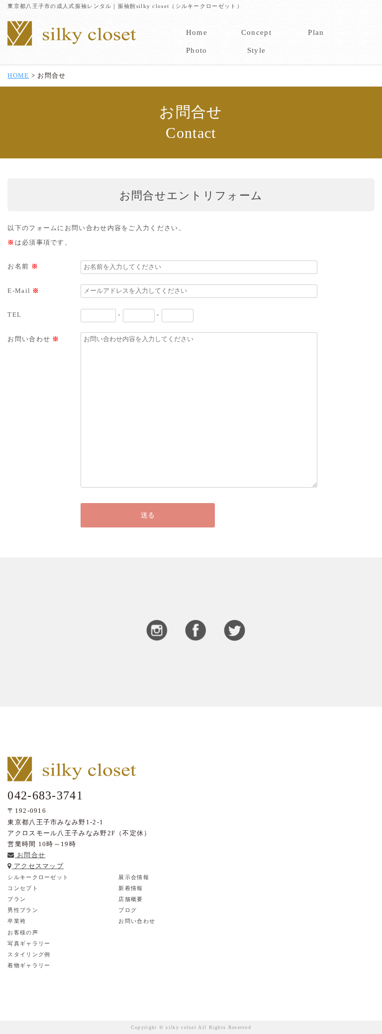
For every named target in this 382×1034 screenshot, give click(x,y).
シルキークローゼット (38, 877)
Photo (196, 50)
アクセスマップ (38, 866)
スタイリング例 (28, 954)
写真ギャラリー (28, 943)
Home (196, 32)
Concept (256, 32)
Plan (316, 32)
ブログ (127, 910)
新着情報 (130, 888)
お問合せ (30, 855)
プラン (16, 899)
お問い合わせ (136, 921)
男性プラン (22, 910)
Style (256, 50)
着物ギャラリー (28, 965)
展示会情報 (133, 877)
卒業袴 (16, 921)
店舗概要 (130, 899)
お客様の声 (22, 932)
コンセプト (22, 888)
